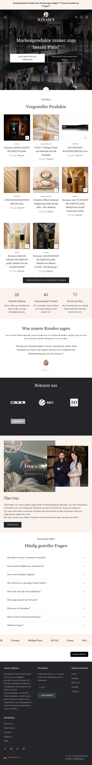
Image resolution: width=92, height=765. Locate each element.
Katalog (75, 678)
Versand (7, 732)
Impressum (9, 723)
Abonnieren (47, 695)
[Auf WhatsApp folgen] (24, 749)
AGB (6, 741)
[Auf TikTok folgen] (17, 749)
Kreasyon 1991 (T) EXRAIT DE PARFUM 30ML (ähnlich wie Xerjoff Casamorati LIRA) (75, 205)
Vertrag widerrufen (79, 654)
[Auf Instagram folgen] (11, 749)
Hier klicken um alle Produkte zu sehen (46, 280)
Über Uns (76, 682)
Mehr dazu (12, 525)
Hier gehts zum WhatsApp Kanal (65, 58)
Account (75, 691)
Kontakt (75, 687)
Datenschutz (9, 728)
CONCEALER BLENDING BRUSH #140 (17, 202)
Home (74, 674)
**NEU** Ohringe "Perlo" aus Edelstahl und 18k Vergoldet (46, 151)
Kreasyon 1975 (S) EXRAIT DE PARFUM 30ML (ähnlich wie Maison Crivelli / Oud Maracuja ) (46, 261)
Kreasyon (16, 144)
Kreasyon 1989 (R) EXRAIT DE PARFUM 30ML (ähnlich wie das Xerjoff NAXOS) (17, 261)
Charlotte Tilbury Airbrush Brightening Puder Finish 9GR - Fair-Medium (46, 204)
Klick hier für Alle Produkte (27, 58)
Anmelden (65, 754)
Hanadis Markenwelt (46, 144)
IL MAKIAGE (75, 144)
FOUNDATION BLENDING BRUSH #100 (75, 149)
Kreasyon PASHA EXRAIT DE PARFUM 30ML (17, 149)
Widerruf (8, 736)
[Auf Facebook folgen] (5, 749)
